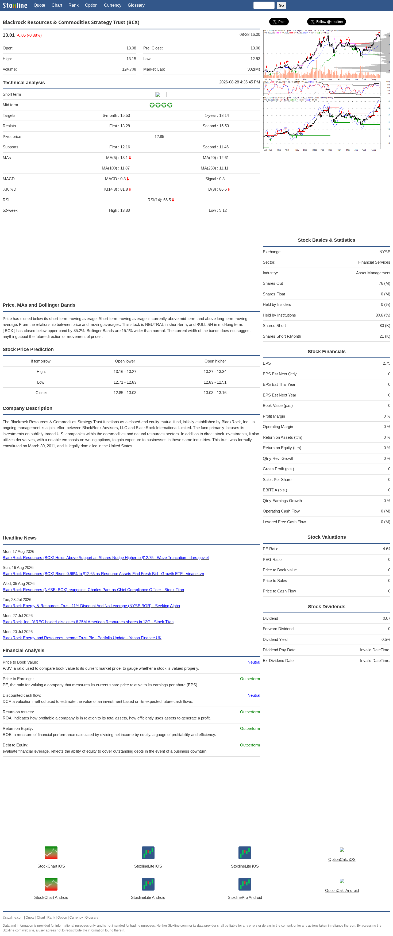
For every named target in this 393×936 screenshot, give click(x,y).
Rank (73, 5)
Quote (39, 5)
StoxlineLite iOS (148, 866)
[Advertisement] (131, 257)
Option (91, 5)
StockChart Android (51, 897)
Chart (57, 5)
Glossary (136, 5)
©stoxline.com (13, 917)
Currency (112, 5)
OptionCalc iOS (342, 859)
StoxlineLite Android (148, 897)
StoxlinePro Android (245, 897)
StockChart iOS (51, 866)
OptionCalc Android (342, 890)
